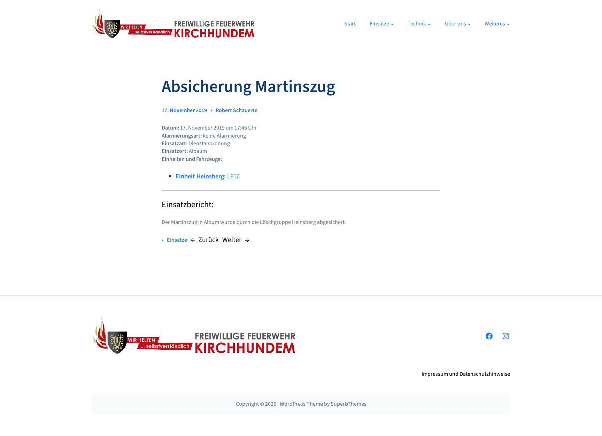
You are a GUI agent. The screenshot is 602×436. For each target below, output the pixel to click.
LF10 (233, 176)
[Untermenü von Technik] (429, 24)
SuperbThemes (348, 404)
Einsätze (177, 240)
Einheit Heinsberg (200, 176)
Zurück (208, 240)
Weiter (231, 240)
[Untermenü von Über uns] (469, 24)
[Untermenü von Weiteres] (508, 24)
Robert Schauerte (236, 110)
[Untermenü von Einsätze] (392, 24)
